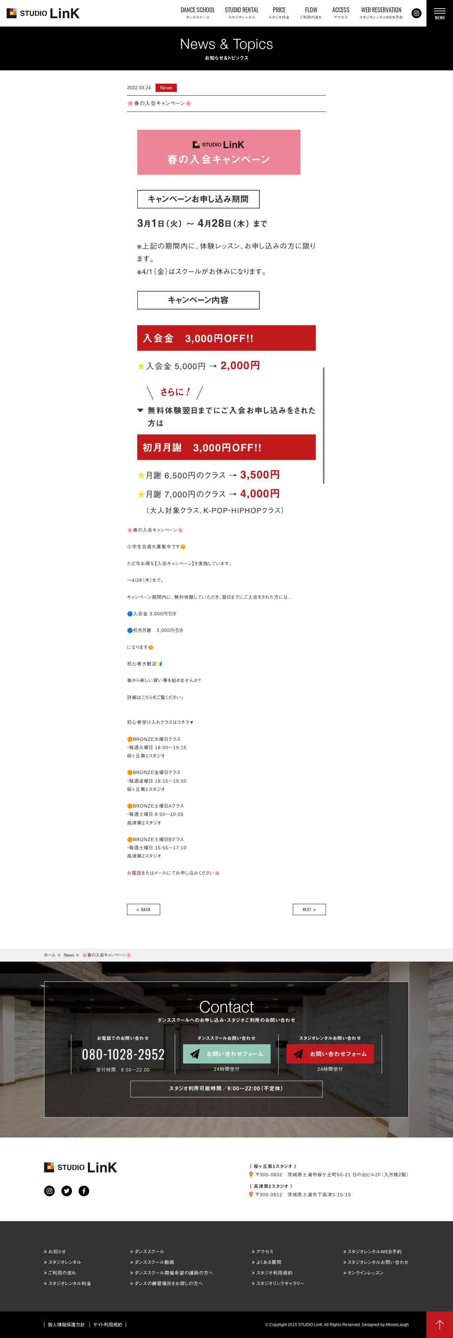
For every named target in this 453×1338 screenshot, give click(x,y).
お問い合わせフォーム (235, 1054)
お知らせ (57, 1251)
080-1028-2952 (123, 1054)
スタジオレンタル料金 (70, 1283)
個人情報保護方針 (66, 1324)
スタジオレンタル (65, 1262)
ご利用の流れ (62, 1273)
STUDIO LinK (44, 13)
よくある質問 (269, 1262)
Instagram (416, 13)
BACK (146, 909)
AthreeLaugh (397, 1324)
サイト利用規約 (107, 1324)
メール (160, 873)
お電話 (134, 873)
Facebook (84, 1191)
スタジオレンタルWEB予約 (375, 1251)
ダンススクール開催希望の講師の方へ (174, 1273)
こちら (147, 697)
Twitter (66, 1191)
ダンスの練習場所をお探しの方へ (169, 1283)
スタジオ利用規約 (274, 1273)
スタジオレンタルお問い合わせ (378, 1262)
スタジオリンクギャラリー (280, 1283)
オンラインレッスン (366, 1273)
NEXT (307, 909)
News (69, 955)
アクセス (265, 1251)
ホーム (50, 955)
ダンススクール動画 (154, 1262)
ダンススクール (149, 1251)
